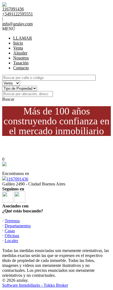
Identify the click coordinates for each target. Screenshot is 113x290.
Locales (11, 240)
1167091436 (17, 179)
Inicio (18, 43)
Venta (18, 48)
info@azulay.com (17, 23)
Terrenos (12, 220)
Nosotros (21, 58)
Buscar (8, 99)
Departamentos (18, 225)
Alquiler (20, 53)
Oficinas (12, 235)
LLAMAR (22, 38)
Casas (10, 230)
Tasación (21, 63)
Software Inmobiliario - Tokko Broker (35, 285)
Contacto (21, 67)
